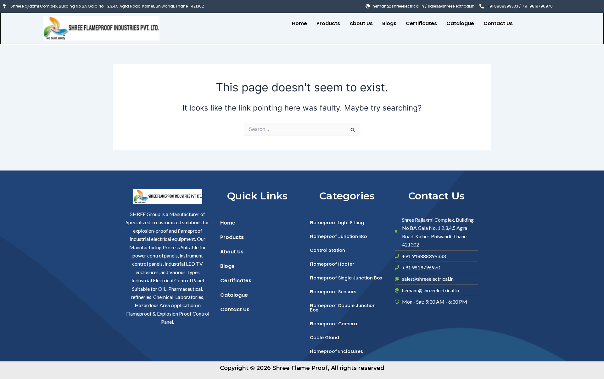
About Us (361, 23)
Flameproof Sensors (333, 292)
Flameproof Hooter (332, 264)
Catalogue (460, 23)
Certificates (421, 23)
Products (328, 23)
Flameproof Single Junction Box (346, 278)
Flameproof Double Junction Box (343, 307)
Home (299, 23)
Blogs (389, 23)
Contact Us (498, 23)
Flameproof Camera (333, 324)
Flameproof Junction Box (338, 236)
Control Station (327, 250)
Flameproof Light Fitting (337, 222)
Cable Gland (324, 337)
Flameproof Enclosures (336, 351)
